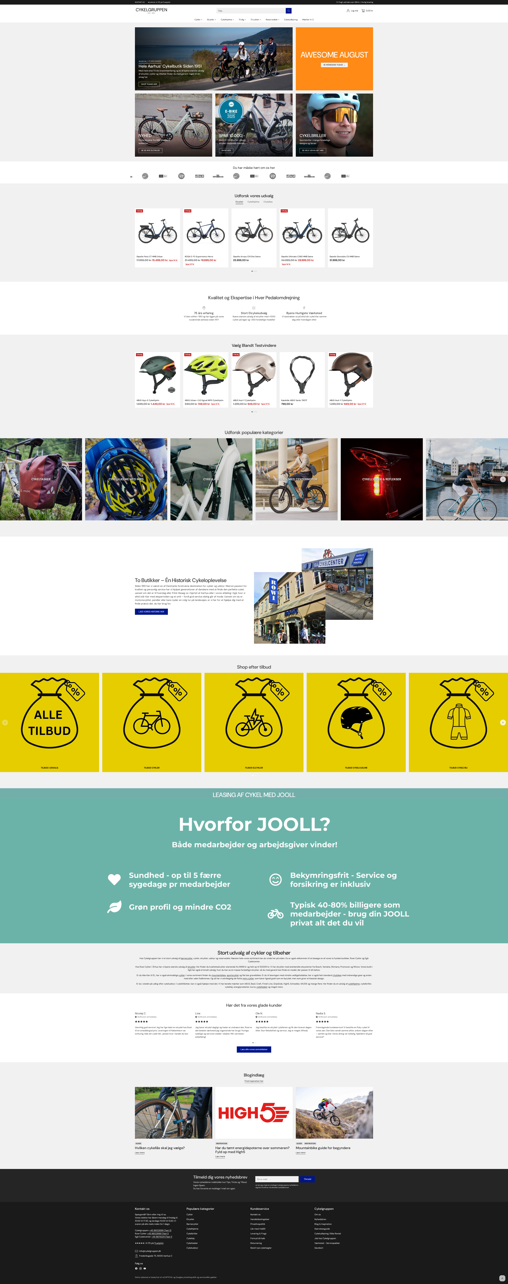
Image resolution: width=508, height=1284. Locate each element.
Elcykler (190, 1219)
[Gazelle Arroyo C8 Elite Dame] (254, 231)
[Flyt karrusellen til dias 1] (252, 271)
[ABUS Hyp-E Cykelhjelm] (157, 374)
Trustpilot (159, 1243)
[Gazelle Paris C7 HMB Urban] (157, 231)
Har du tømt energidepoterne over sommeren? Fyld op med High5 (252, 1150)
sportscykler (233, 975)
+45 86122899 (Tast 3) (160, 1230)
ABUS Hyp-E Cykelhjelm (148, 400)
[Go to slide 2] (254, 523)
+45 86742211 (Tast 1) (162, 1236)
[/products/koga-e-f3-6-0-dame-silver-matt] (254, 125)
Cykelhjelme (192, 1228)
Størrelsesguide (322, 1228)
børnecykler (186, 958)
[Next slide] (503, 479)
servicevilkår (204, 1277)
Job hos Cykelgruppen (325, 1238)
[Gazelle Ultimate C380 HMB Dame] (302, 231)
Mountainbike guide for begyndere (323, 1148)
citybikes (337, 975)
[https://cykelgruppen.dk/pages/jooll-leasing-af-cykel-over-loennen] (254, 871)
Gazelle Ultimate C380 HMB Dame (297, 256)
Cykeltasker (192, 1243)
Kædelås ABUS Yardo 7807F (294, 400)
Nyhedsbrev (320, 1219)
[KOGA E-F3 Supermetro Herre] (205, 231)
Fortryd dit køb (257, 1238)
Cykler (190, 1214)
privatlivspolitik (189, 1277)
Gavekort (318, 1247)
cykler (182, 975)
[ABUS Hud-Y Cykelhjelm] (254, 374)
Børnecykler (192, 1224)
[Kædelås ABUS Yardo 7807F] (302, 374)
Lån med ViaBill (257, 1228)
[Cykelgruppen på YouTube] (144, 1269)
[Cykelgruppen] (151, 11)
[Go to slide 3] (256, 523)
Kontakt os (255, 1214)
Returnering (256, 1243)
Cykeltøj (190, 1238)
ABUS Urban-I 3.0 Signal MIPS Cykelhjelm (204, 400)
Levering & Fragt (258, 1233)
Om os (317, 1214)
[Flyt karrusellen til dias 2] (254, 271)
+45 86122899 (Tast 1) (158, 1233)
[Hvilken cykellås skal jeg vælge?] (173, 1112)
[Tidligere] (135, 238)
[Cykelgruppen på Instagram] (140, 1269)
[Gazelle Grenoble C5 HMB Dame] (350, 231)
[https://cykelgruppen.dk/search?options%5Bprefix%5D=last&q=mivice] (173, 125)
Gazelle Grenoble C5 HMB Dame (345, 256)
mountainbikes (219, 975)
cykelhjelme (354, 983)
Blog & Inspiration (323, 1224)
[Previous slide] (5, 479)
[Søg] (289, 11)
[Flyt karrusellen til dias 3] (256, 271)
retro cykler (248, 978)
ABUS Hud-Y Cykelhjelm (244, 400)
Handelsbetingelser (259, 1219)
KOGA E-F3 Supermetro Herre (199, 256)
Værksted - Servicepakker (327, 1243)
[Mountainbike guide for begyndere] (334, 1112)
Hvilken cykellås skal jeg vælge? (160, 1148)
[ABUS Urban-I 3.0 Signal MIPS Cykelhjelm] (205, 374)
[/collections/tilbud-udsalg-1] (214, 58)
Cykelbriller (192, 1233)
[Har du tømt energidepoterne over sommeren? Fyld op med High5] (254, 1112)
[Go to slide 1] (251, 523)
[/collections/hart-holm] (334, 125)
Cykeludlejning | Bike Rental (327, 1233)
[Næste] (373, 238)
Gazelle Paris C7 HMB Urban (150, 256)
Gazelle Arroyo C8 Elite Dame (247, 256)
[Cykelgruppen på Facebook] (136, 1269)
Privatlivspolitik (257, 1224)
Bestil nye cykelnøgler (261, 1247)
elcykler (191, 966)
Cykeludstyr (192, 1247)
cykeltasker (262, 987)
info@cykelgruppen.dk (150, 1251)
